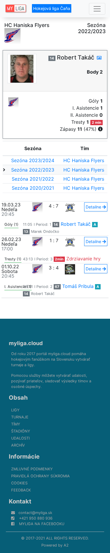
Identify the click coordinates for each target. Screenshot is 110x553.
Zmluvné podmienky (32, 469)
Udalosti (20, 438)
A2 (66, 545)
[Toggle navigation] (97, 9)
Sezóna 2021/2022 (33, 179)
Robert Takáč (76, 224)
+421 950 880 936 (36, 518)
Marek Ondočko (45, 231)
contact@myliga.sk (35, 512)
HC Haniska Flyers (83, 160)
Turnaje (19, 417)
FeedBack (21, 490)
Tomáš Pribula (78, 286)
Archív (18, 445)
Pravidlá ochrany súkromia (40, 476)
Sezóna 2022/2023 (32, 170)
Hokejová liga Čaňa (51, 8)
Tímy (15, 424)
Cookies (19, 483)
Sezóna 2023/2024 (32, 160)
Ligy (15, 410)
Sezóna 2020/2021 (33, 188)
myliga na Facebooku (41, 524)
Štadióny (20, 431)
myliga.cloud (26, 343)
